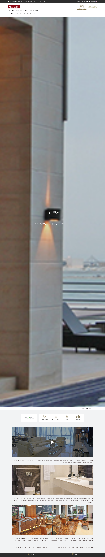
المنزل (95, 408)
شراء (34, 13)
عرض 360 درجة (55, 419)
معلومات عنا (35, 10)
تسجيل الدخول (12, 13)
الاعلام (10, 10)
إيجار (31, 13)
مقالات (17, 13)
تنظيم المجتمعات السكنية (21, 10)
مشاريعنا (30, 10)
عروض (21, 13)
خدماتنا (13, 10)
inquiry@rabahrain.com (14, 1)
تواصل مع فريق (29, 1)
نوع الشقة (77, 419)
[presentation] (14, 445)
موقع (66, 419)
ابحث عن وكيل (26, 13)
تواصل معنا (14, 7)
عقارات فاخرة (88, 408)
